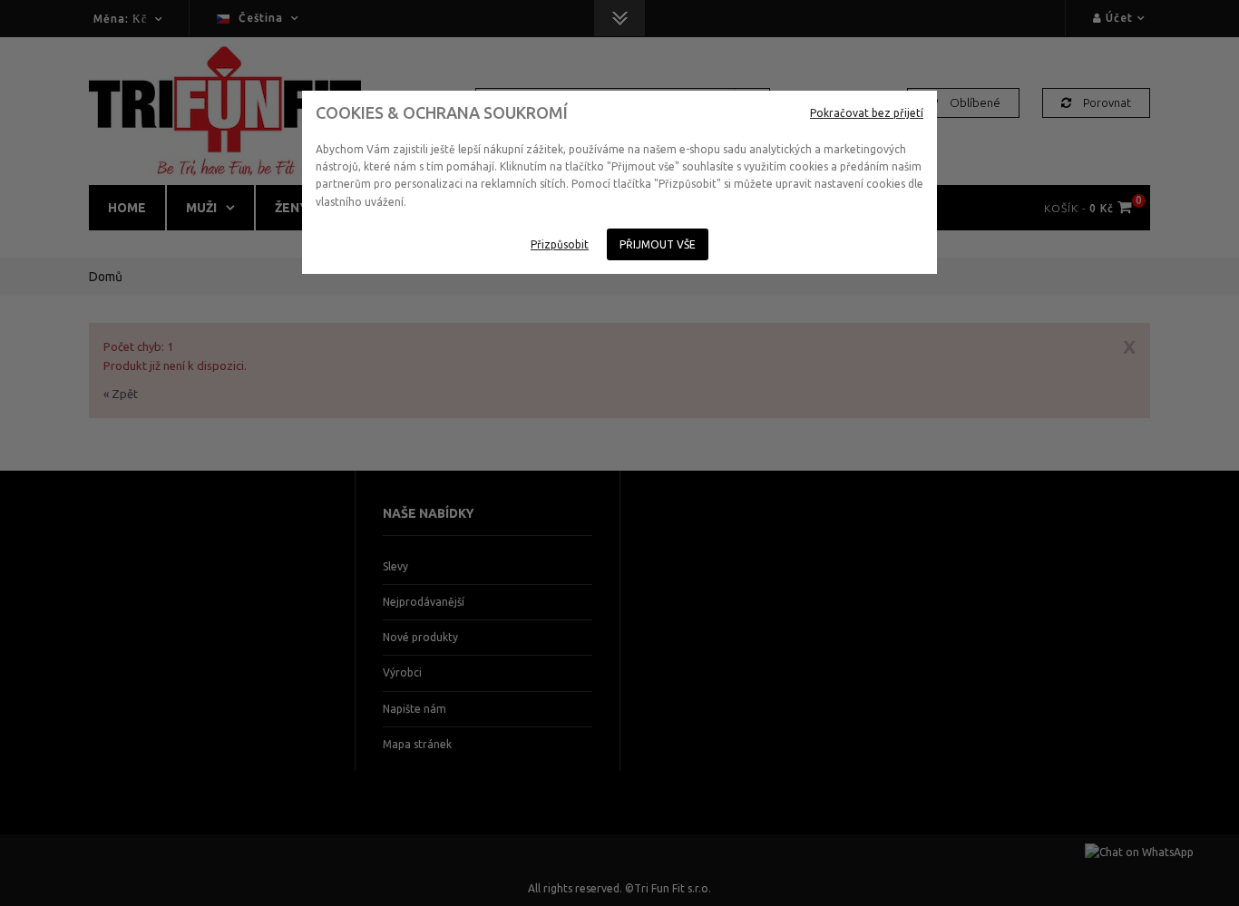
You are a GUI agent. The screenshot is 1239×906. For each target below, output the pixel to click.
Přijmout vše (658, 244)
